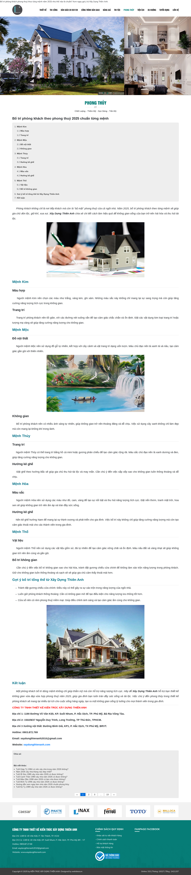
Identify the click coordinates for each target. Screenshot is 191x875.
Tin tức (117, 9)
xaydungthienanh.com (36, 744)
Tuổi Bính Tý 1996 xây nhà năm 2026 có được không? (40, 782)
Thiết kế (43, 9)
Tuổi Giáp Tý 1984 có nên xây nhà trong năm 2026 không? (42, 769)
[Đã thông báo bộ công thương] (107, 856)
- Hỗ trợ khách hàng (104, 843)
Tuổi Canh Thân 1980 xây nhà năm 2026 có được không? (41, 777)
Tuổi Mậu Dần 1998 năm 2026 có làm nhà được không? (41, 779)
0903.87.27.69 (26, 844)
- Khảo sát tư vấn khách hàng (108, 835)
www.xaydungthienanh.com (33, 852)
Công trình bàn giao (90, 9)
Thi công (53, 9)
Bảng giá (107, 9)
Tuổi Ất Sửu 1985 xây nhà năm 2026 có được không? (39, 774)
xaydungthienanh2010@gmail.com (33, 848)
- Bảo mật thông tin (104, 847)
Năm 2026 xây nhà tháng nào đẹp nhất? (34, 772)
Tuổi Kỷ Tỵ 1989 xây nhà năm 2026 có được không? (39, 787)
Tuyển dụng (164, 9)
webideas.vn (77, 871)
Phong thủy (129, 9)
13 (107, 794)
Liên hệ (176, 9)
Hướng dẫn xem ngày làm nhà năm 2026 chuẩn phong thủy (42, 784)
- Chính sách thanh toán (106, 839)
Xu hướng (152, 9)
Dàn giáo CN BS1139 (69, 9)
